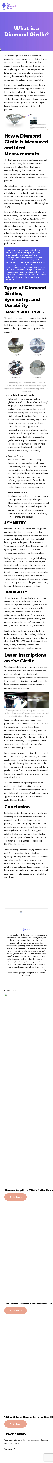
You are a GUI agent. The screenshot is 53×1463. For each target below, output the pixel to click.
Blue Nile (23, 267)
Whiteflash (20, 257)
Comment (9, 1448)
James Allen (34, 267)
